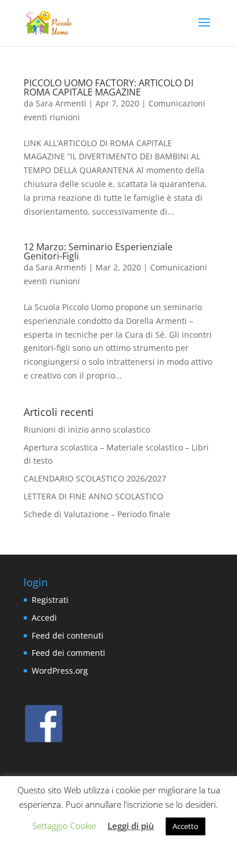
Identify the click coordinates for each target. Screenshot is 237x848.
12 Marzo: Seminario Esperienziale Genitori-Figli (98, 251)
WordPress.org (60, 670)
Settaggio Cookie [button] (64, 825)
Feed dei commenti (68, 652)
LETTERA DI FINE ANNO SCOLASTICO (93, 496)
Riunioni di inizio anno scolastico (87, 429)
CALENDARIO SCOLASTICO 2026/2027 (95, 478)
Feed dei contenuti (68, 635)
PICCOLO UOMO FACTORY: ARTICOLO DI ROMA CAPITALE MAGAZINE (108, 87)
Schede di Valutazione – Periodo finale (97, 514)
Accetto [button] (185, 826)
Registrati (50, 599)
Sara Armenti (61, 103)
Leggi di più (131, 825)
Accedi (44, 617)
